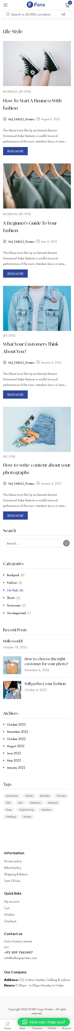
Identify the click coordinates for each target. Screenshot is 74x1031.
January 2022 (16, 767)
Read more (15, 151)
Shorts (11, 597)
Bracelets (45, 795)
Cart (7, 908)
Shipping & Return (16, 874)
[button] (43, 1022)
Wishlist (9, 914)
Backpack (13, 575)
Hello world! (13, 641)
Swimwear (14, 605)
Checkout (10, 921)
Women (27, 816)
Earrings (61, 795)
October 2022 (16, 739)
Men (20, 802)
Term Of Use (12, 880)
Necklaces (35, 802)
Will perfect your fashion (45, 683)
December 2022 (17, 731)
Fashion (12, 582)
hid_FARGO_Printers (21, 119)
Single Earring (26, 809)
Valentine (46, 809)
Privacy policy (13, 861)
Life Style (12, 590)
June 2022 (14, 753)
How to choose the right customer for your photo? (46, 661)
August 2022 (15, 746)
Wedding (11, 816)
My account (11, 901)
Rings (9, 809)
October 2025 (16, 724)
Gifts (8, 802)
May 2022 (14, 760)
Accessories (12, 795)
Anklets (29, 795)
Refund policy (12, 867)
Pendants (53, 802)
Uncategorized (16, 613)
